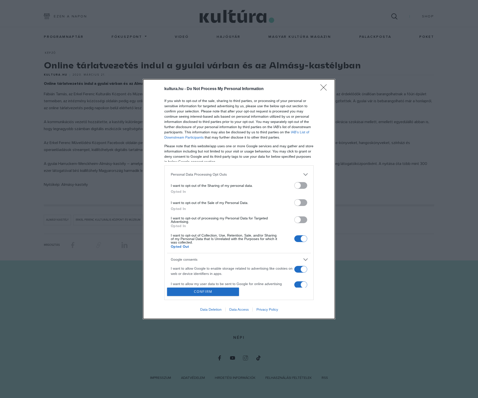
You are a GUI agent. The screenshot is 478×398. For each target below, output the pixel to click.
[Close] (325, 89)
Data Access (239, 309)
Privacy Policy (267, 309)
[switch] (300, 185)
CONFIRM (203, 292)
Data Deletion (211, 309)
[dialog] (239, 199)
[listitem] (239, 174)
